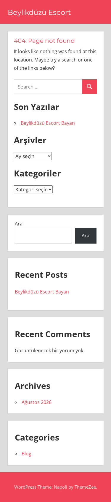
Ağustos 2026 (37, 402)
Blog (26, 453)
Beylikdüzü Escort (39, 12)
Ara (18, 223)
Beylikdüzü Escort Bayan (48, 123)
